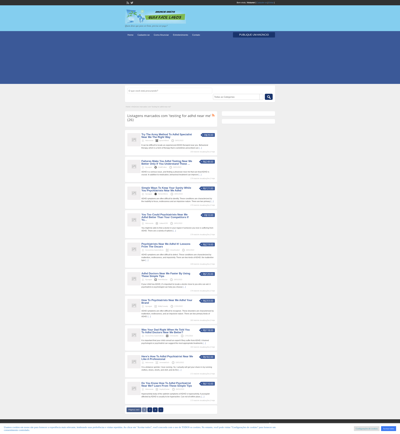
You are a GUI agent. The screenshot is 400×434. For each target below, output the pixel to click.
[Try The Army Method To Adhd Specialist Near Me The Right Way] (134, 146)
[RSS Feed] (127, 2)
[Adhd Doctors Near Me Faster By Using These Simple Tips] (134, 285)
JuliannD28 (163, 223)
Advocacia (149, 140)
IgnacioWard (164, 140)
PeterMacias (163, 279)
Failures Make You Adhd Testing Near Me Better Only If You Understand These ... (166, 162)
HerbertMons (163, 194)
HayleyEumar (164, 389)
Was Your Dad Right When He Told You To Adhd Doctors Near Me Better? (165, 331)
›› (160, 410)
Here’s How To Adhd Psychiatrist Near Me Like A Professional (167, 358)
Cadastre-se (262, 3)
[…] (200, 148)
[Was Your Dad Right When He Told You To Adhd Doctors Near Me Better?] (134, 341)
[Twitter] (131, 2)
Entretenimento (180, 35)
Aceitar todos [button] (388, 428)
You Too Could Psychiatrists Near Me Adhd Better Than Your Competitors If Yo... (165, 217)
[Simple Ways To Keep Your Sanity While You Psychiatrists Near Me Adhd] (134, 199)
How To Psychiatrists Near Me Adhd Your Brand (166, 301)
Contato (196, 35)
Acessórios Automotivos (154, 250)
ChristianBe (174, 336)
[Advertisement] (200, 62)
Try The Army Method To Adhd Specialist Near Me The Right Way (166, 136)
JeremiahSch (164, 362)
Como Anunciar (161, 35)
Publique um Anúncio (254, 34)
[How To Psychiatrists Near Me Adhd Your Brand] (134, 311)
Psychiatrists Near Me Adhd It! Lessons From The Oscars (165, 245)
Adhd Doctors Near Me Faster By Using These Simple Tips (165, 275)
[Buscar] (269, 97)
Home (130, 35)
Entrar (271, 3)
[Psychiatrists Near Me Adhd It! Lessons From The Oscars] (134, 255)
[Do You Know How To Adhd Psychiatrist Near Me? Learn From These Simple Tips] (134, 394)
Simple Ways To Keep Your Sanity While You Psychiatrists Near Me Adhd (166, 189)
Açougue (148, 167)
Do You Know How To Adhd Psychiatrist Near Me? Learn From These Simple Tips (166, 384)
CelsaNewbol (175, 250)
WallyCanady (163, 306)
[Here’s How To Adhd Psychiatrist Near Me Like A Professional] (134, 368)
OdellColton (162, 167)
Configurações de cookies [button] (367, 428)
